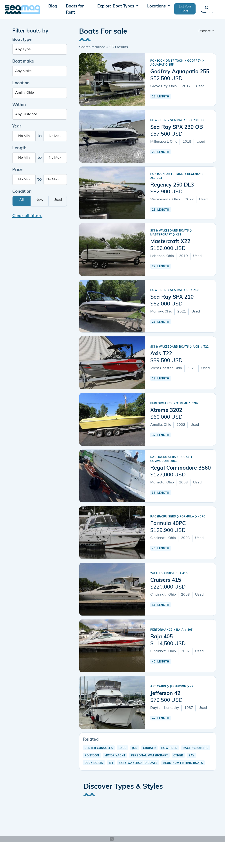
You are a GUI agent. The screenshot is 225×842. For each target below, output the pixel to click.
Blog (52, 6)
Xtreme (182, 403)
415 (185, 573)
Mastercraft (161, 234)
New (39, 200)
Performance (161, 403)
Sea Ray (176, 120)
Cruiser (149, 748)
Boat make (23, 61)
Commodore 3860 (164, 461)
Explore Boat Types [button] (116, 6)
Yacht (155, 573)
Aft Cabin (158, 686)
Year (16, 126)
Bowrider (158, 120)
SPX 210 (193, 290)
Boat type (22, 40)
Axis (196, 347)
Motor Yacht (115, 755)
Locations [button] (157, 6)
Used (57, 200)
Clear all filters (27, 216)
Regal (185, 457)
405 (190, 630)
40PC (201, 516)
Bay (191, 755)
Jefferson (178, 686)
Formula (187, 516)
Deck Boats (94, 763)
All (21, 200)
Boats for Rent (75, 9)
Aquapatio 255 (162, 65)
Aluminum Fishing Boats (183, 763)
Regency (194, 174)
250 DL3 (156, 178)
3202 (195, 403)
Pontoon (92, 755)
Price (17, 170)
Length (19, 148)
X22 (178, 234)
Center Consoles (99, 748)
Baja (180, 630)
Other (178, 755)
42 (192, 686)
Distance (205, 31)
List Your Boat (185, 9)
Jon (135, 748)
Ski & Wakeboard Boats (169, 231)
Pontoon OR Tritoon (166, 61)
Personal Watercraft (149, 755)
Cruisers (171, 573)
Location (21, 83)
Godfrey (194, 61)
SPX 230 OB (195, 120)
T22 (206, 347)
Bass (122, 748)
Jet (111, 763)
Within (19, 105)
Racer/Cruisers (163, 457)
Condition (22, 192)
